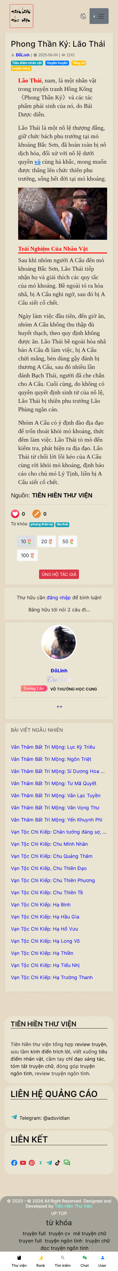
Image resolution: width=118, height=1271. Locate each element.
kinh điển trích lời (50, 1052)
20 (45, 541)
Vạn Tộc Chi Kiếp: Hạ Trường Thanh (52, 977)
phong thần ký (42, 524)
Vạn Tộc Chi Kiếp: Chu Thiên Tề (47, 892)
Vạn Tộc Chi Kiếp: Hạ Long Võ (45, 941)
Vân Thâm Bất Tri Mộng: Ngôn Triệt (51, 759)
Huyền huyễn (57, 63)
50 (66, 541)
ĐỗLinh (23, 55)
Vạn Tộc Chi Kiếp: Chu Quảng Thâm (52, 856)
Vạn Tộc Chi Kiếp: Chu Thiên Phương (53, 880)
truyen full (30, 1241)
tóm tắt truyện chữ (32, 1066)
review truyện (90, 1044)
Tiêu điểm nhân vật (27, 63)
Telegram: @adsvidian (44, 1118)
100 (26, 555)
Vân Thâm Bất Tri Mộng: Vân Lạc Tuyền (55, 795)
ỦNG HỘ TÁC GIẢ (59, 574)
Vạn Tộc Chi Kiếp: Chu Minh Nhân (49, 844)
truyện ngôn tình (63, 1241)
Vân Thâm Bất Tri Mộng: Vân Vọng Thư (55, 807)
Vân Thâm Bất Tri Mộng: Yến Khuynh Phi (56, 820)
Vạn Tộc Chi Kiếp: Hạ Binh (40, 904)
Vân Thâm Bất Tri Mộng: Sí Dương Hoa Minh (61, 771)
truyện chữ (97, 1241)
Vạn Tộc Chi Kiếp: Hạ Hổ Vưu (44, 929)
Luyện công (21, 68)
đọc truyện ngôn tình (64, 1248)
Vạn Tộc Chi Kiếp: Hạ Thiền (42, 953)
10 (24, 541)
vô (37, 161)
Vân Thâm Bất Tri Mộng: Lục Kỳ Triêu (53, 747)
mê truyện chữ (89, 1233)
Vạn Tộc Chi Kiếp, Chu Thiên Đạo (49, 868)
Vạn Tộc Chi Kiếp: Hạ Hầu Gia (45, 917)
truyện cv (59, 1233)
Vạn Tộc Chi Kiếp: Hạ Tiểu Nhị (45, 965)
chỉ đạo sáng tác (85, 1059)
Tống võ (79, 63)
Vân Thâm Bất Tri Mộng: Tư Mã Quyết (54, 783)
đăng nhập (59, 597)
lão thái (62, 524)
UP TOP (59, 1213)
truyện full (34, 1233)
